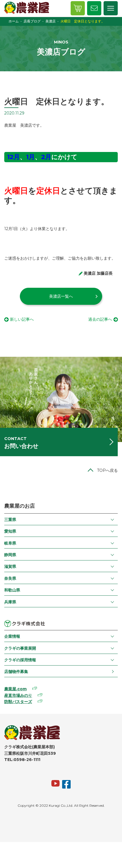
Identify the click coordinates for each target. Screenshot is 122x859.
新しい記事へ (22, 319)
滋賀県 (10, 566)
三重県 (10, 519)
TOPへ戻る (107, 470)
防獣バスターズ (18, 701)
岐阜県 (10, 543)
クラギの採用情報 (20, 659)
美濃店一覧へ (61, 296)
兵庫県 (10, 601)
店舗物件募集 (16, 671)
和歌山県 (12, 590)
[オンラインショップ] (78, 8)
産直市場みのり (18, 695)
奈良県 (10, 578)
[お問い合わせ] (94, 8)
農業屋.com (15, 688)
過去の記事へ (100, 319)
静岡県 (10, 554)
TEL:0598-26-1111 (22, 759)
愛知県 (10, 531)
